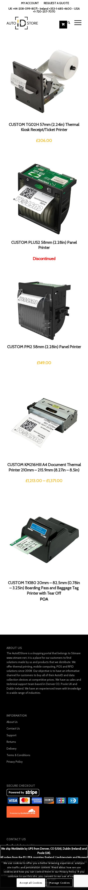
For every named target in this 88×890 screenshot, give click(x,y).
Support (11, 735)
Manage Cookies (59, 882)
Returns (11, 741)
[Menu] (75, 22)
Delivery (12, 748)
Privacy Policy (15, 761)
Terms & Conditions (18, 755)
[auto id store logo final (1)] (36, 22)
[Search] (66, 22)
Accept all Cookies (31, 882)
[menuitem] (30, 3)
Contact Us (13, 728)
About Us (12, 722)
